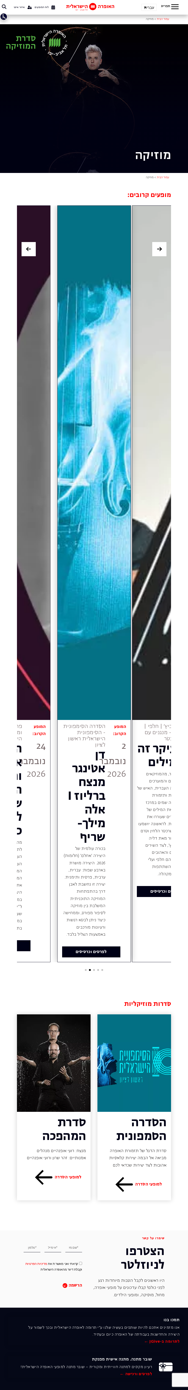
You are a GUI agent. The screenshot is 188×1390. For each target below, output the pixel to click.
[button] (175, 7)
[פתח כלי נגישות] (3, 16)
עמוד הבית (163, 19)
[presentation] (29, 249)
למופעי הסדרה (148, 1184)
